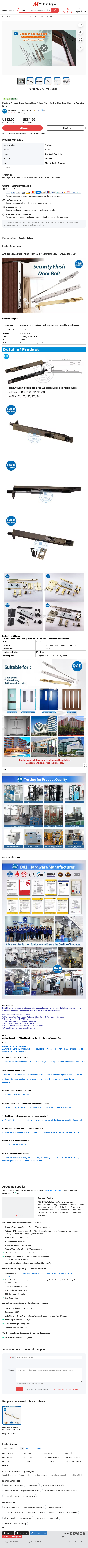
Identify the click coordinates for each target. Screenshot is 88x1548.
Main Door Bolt (72, 1512)
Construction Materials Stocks (53, 1485)
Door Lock (42, 1273)
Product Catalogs (34, 1448)
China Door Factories (11, 1507)
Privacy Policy (79, 1542)
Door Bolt (5, 1461)
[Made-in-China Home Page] (44, 4)
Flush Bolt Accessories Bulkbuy (15, 1523)
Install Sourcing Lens (13, 1536)
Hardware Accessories (73, 1461)
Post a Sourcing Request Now (66, 1389)
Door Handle (32, 1273)
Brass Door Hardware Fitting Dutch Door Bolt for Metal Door (11, 1429)
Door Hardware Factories (33, 1507)
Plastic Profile (33, 1485)
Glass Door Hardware (51, 1457)
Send (19, 1389)
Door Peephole (49, 1461)
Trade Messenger (38, 1533)
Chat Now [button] (67, 128)
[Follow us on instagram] (77, 1533)
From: (13, 1358)
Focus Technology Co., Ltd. (28, 1542)
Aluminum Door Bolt (55, 1512)
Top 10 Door (40, 1518)
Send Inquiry (22, 128)
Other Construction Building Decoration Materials (21, 1491)
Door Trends (54, 1518)
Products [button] (23, 10)
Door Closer (51, 1273)
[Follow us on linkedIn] (63, 1536)
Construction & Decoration (18, 17)
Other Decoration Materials (13, 1485)
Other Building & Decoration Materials (43, 17)
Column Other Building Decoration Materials (59, 1491)
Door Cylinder (7, 1457)
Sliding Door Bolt (26, 1518)
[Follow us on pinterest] (84, 1533)
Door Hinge (22, 1273)
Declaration (68, 1542)
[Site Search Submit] (55, 10)
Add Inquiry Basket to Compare (44, 89)
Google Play (22, 1533)
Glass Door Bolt (9, 1518)
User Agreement (56, 1542)
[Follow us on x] (74, 1533)
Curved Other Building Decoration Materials (19, 1496)
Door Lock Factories (54, 1507)
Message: (11, 1370)
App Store (8, 1533)
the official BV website (54, 1190)
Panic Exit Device (8, 1453)
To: (14, 1364)
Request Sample (40, 133)
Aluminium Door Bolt (35, 1512)
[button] (3, 3)
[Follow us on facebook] (71, 1533)
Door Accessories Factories (13, 1512)
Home (4, 17)
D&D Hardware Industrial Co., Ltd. (20, 110)
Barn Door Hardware (72, 1457)
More (4, 1528)
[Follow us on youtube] (81, 1533)
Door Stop (26, 1461)
